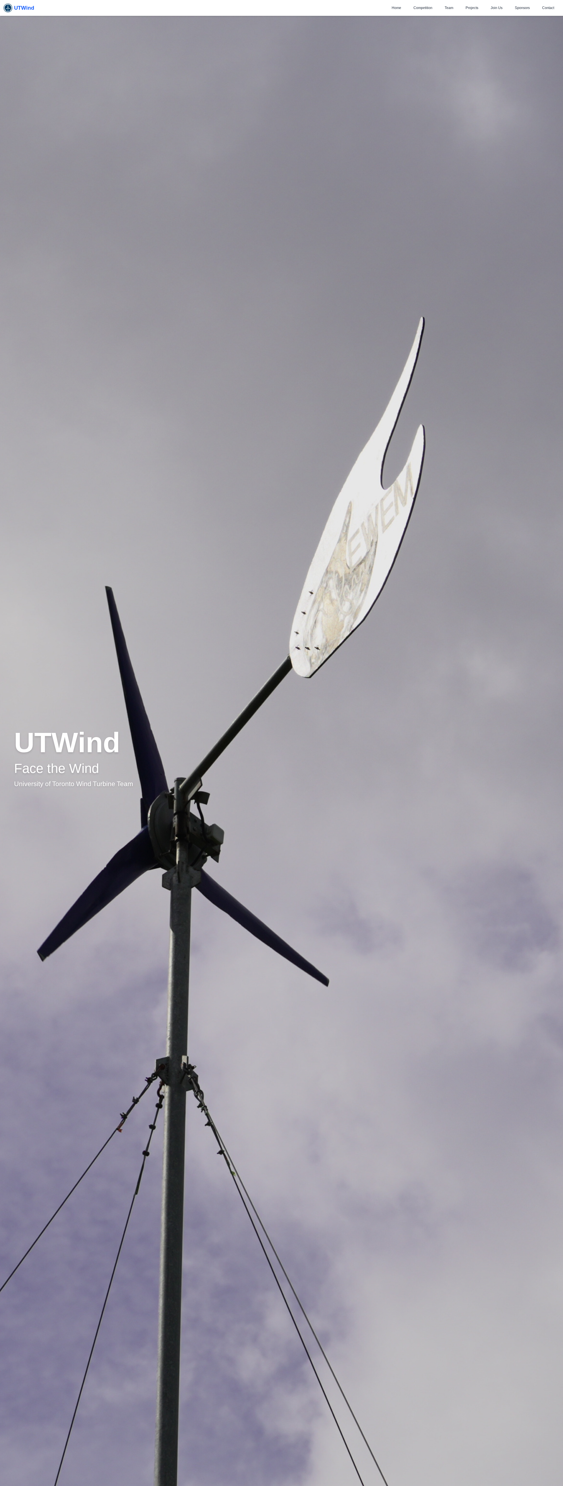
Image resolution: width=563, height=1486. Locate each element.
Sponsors (522, 8)
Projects (472, 8)
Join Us (497, 8)
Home (396, 8)
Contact (548, 8)
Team (449, 8)
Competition (422, 8)
